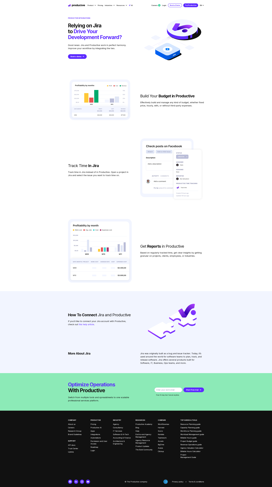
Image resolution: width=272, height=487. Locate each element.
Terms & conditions (196, 482)
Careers (155, 5)
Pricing (100, 5)
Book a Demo (175, 5)
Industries (108, 5)
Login (164, 5)
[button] (92, 5)
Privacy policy (177, 482)
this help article (86, 324)
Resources (121, 5)
